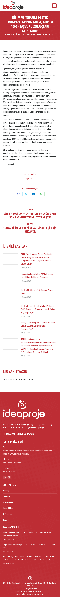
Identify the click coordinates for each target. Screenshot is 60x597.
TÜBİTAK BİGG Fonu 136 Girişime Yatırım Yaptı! (37, 292)
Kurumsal (6, 496)
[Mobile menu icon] (54, 5)
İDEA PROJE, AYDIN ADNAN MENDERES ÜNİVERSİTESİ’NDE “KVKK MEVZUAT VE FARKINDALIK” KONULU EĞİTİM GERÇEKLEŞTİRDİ (28, 558)
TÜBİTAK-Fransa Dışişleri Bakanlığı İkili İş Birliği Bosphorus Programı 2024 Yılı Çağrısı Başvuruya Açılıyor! (38, 309)
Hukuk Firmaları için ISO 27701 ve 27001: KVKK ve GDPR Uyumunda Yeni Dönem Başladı (29, 534)
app (32, 178)
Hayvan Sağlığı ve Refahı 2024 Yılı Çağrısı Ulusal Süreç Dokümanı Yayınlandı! (37, 275)
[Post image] (10, 259)
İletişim (6, 520)
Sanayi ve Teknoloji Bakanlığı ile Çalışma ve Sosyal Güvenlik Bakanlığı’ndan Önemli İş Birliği (38, 325)
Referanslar (7, 514)
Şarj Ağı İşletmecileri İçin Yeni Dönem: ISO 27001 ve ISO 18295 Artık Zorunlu (29, 546)
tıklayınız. (26, 85)
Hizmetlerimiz (8, 502)
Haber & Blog (8, 508)
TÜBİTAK (33, 174)
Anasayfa (6, 491)
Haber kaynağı (8, 164)
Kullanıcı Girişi (24, 379)
